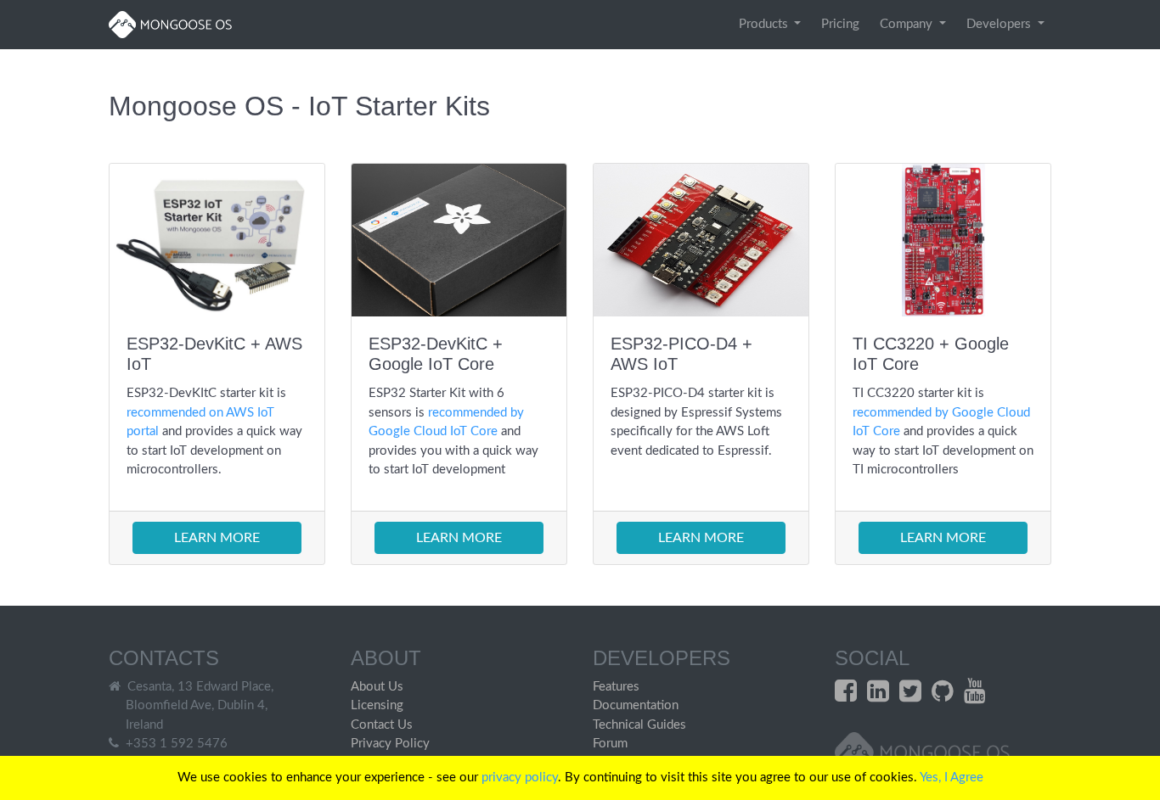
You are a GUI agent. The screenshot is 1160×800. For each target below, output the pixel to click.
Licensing (377, 705)
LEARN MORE (217, 538)
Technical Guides (639, 725)
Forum (610, 743)
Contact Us (382, 725)
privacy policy (519, 777)
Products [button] (765, 24)
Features (616, 686)
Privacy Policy (390, 743)
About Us (377, 686)
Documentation (636, 705)
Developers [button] (1000, 24)
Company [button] (908, 24)
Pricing (840, 24)
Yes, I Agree (951, 777)
